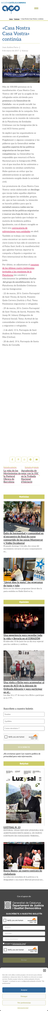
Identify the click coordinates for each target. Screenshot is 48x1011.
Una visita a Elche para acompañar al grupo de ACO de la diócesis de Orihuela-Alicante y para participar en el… (23, 687)
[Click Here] (36, 8)
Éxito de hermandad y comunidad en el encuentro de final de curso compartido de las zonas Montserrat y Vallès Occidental (23, 538)
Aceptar (24, 990)
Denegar (24, 996)
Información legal (22, 1008)
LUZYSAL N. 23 (12, 827)
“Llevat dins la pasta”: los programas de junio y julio (23, 584)
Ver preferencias (24, 1003)
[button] (44, 970)
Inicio (11, 19)
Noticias (16, 19)
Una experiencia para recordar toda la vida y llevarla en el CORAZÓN (22, 637)
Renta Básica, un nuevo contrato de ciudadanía (22, 872)
